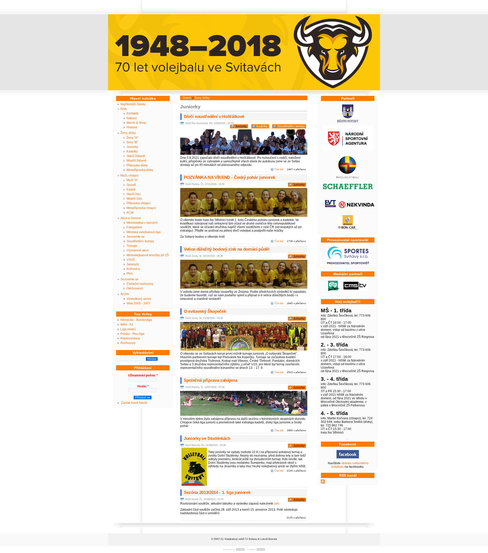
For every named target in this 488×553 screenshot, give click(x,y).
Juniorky (132, 147)
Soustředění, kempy (140, 241)
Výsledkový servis (139, 299)
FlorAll (260, 549)
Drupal (240, 549)
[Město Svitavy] (347, 122)
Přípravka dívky (137, 165)
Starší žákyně (136, 156)
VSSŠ (131, 260)
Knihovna (133, 269)
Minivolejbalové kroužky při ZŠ (148, 255)
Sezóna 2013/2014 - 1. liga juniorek (217, 492)
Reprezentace (130, 338)
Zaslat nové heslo (134, 403)
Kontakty (133, 113)
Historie (132, 127)
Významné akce (138, 250)
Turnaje (132, 246)
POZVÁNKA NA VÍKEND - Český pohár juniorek (229, 177)
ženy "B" (132, 142)
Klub (123, 109)
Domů (187, 98)
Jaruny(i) (133, 264)
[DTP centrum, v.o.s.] (333, 290)
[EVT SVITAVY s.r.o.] (330, 207)
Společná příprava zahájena (210, 380)
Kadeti (131, 189)
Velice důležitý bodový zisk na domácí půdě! (227, 249)
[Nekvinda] (356, 207)
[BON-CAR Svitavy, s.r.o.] (348, 229)
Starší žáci (134, 194)
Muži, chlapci (129, 175)
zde (276, 503)
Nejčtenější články (133, 104)
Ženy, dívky (128, 133)
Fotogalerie (134, 227)
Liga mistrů (128, 329)
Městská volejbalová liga (144, 232)
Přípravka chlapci (138, 203)
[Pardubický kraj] (347, 179)
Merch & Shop (136, 123)
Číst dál (278, 169)
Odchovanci (135, 288)
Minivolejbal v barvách (142, 222)
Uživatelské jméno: (143, 375)
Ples (130, 273)
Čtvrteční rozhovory (140, 284)
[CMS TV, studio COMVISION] (355, 290)
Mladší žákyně (136, 160)
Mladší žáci (134, 198)
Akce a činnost (130, 218)
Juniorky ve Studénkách (207, 438)
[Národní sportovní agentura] (347, 150)
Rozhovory (127, 343)
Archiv (124, 294)
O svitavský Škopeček (205, 311)
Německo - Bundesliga (136, 320)
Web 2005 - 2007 (138, 303)
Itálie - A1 (126, 324)
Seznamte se (136, 236)
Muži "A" (132, 180)
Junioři (131, 185)
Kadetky (132, 151)
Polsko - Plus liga (132, 334)
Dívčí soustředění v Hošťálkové (214, 116)
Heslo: (143, 386)
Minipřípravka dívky (140, 170)
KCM (130, 212)
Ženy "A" (132, 138)
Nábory (132, 118)
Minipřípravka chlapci (141, 208)
